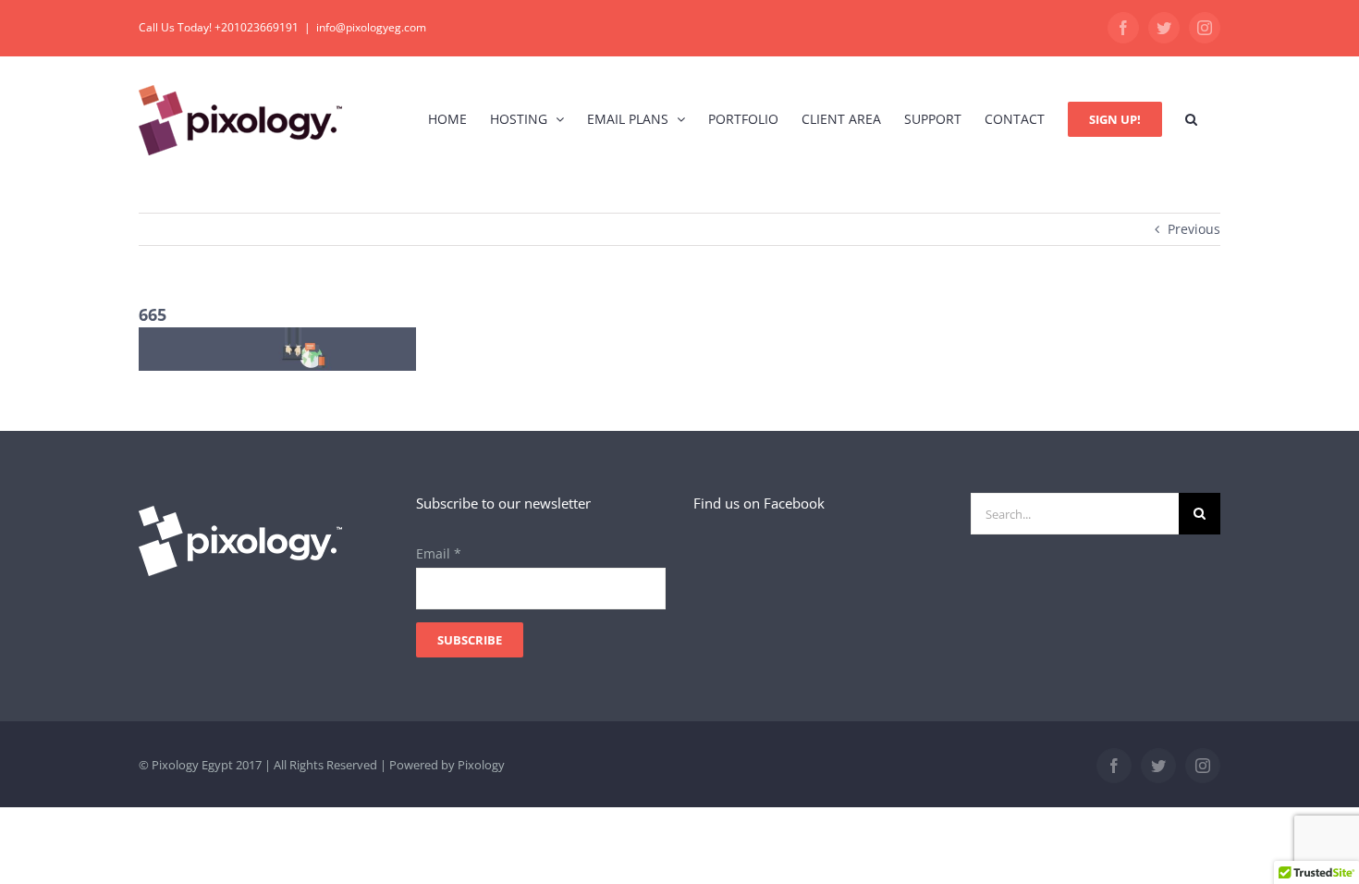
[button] (1191, 118)
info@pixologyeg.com (371, 27)
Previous (1194, 229)
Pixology (481, 764)
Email (438, 553)
